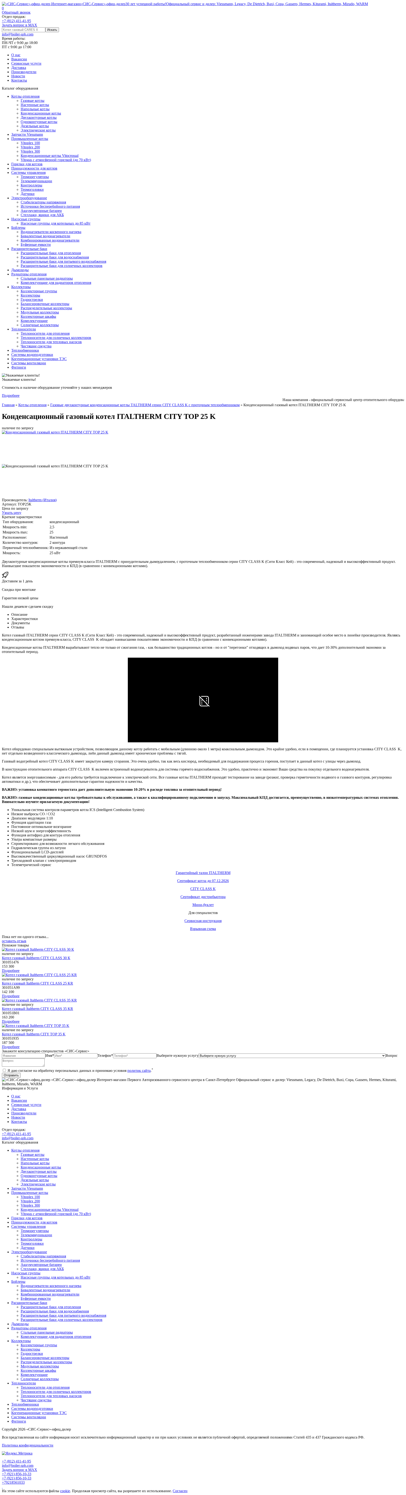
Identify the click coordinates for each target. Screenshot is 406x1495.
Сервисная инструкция (203, 921)
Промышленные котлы (29, 139)
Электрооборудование (29, 198)
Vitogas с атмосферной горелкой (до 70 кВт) (56, 160)
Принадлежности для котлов (34, 168)
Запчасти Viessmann (27, 134)
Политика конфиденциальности (27, 1445)
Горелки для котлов (27, 164)
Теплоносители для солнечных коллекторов (56, 338)
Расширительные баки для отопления (51, 253)
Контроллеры (31, 185)
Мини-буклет (203, 905)
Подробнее (11, 396)
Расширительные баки (29, 249)
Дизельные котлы (35, 126)
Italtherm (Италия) (42, 500)
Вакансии (19, 59)
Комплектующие (34, 321)
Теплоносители (23, 329)
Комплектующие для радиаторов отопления (56, 283)
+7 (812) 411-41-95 (16, 21)
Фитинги (18, 367)
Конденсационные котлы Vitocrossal (49, 156)
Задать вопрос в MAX (19, 25)
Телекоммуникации (36, 181)
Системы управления (28, 173)
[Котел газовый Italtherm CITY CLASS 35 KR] (39, 1000)
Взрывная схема (203, 929)
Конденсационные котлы (41, 113)
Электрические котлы (38, 130)
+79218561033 (13, 1482)
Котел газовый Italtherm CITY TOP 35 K (34, 1034)
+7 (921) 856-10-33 (16, 1474)
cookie (65, 1491)
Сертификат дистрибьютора (203, 897)
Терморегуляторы (35, 177)
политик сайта (139, 1071)
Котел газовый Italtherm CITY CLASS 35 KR (37, 1009)
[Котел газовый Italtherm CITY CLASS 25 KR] (39, 975)
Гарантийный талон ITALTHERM (203, 873)
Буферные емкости (36, 245)
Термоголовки (32, 189)
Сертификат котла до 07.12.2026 (203, 881)
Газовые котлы (32, 101)
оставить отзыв (14, 941)
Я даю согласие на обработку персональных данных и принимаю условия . (80, 1071)
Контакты (19, 80)
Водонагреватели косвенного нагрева (51, 232)
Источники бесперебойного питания (50, 206)
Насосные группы (25, 219)
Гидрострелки (32, 300)
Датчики (28, 194)
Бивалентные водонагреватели (45, 236)
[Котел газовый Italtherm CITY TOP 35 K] (35, 1026)
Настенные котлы (35, 105)
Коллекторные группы (39, 291)
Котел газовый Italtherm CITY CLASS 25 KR (37, 983)
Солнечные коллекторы (40, 325)
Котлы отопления (25, 96)
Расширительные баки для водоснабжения (55, 257)
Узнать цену (11, 513)
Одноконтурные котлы (39, 122)
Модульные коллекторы (40, 312)
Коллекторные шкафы (38, 316)
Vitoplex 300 (30, 151)
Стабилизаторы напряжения (43, 202)
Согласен (180, 1491)
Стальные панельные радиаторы (47, 278)
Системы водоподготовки (32, 355)
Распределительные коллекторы (46, 308)
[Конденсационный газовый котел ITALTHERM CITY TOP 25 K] (55, 432)
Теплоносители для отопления (45, 333)
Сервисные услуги (26, 63)
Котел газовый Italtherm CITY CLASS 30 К (36, 958)
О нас (15, 55)
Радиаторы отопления (29, 274)
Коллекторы (21, 287)
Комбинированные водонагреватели (50, 240)
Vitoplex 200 (30, 147)
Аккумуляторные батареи (41, 211)
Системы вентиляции (28, 363)
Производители (23, 72)
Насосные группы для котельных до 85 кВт (55, 223)
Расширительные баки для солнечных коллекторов (61, 266)
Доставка (18, 68)
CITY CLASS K (203, 889)
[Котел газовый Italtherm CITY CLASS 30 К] (38, 949)
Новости (18, 76)
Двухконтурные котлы (39, 117)
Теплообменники (25, 350)
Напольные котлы (35, 109)
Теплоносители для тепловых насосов (51, 342)
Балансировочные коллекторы (45, 304)
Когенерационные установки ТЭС (39, 359)
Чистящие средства (36, 346)
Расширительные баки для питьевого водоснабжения (63, 261)
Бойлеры (18, 228)
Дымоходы (20, 270)
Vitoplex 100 (30, 143)
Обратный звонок (16, 12)
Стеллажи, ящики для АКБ (42, 215)
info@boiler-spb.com (17, 34)
